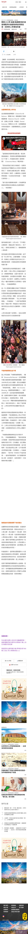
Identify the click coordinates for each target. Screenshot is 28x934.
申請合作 (13, 907)
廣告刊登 (6, 907)
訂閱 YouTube (14, 664)
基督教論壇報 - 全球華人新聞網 (4, 2)
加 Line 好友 (8, 661)
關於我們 (6, 905)
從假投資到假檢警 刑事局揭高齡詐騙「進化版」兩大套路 (13, 796)
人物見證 (21, 7)
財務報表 (6, 911)
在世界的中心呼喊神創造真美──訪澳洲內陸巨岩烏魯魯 (13, 747)
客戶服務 (21, 907)
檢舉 (26, 29)
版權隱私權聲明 (15, 909)
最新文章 (4, 7)
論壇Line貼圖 (5, 920)
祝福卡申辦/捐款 (15, 911)
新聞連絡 (13, 905)
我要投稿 (21, 905)
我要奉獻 (8, 673)
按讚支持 (20, 661)
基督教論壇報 (12, 7)
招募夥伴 (6, 909)
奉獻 (20, 2)
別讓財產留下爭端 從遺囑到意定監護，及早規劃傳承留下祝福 (13, 771)
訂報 (17, 2)
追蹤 (21, 29)
